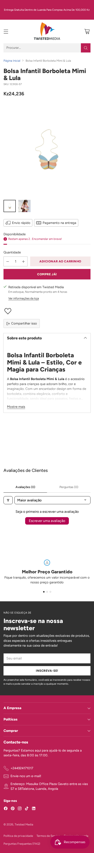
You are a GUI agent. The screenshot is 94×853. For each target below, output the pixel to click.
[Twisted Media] (47, 31)
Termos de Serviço (48, 835)
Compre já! (47, 274)
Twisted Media (24, 824)
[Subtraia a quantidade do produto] (8, 261)
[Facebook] (5, 809)
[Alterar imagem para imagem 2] (24, 206)
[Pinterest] (12, 809)
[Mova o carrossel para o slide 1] (44, 592)
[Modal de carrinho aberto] (86, 31)
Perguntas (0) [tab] (68, 487)
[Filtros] (8, 500)
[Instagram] (19, 809)
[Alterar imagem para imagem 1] (9, 206)
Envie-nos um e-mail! (25, 776)
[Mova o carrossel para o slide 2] (47, 592)
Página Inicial (11, 60)
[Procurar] (86, 47)
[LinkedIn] (33, 809)
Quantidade (12, 252)
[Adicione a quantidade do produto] (23, 261)
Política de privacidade (18, 835)
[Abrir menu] (5, 31)
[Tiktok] (26, 809)
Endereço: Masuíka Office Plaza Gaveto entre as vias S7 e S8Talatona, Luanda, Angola (49, 786)
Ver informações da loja (23, 298)
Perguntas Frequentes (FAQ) (21, 843)
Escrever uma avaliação (47, 521)
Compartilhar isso (24, 323)
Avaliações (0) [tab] (25, 487)
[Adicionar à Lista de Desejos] (47, 311)
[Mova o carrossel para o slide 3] (50, 592)
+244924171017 (21, 768)
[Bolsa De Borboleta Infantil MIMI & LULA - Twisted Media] (47, 149)
